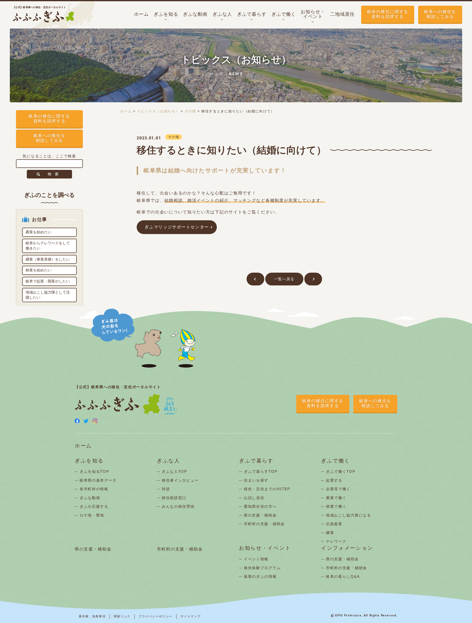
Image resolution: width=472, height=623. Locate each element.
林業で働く (336, 506)
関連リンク (122, 616)
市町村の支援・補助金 (264, 524)
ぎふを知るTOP (94, 471)
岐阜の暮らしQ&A (343, 576)
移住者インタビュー (180, 480)
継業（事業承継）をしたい (48, 259)
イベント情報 (256, 559)
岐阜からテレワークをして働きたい (48, 245)
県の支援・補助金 (260, 515)
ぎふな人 (168, 460)
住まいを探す (256, 480)
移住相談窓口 (174, 498)
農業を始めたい (38, 232)
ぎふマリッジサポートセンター (177, 227)
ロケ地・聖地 (92, 515)
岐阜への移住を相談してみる (440, 14)
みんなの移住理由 (178, 506)
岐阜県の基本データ (98, 480)
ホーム (126, 111)
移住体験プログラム (262, 568)
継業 (330, 533)
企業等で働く (338, 489)
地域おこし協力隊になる (348, 515)
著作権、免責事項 (92, 616)
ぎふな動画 (90, 498)
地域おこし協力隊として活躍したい (48, 294)
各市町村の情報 (94, 489)
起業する (334, 480)
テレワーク (336, 541)
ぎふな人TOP (174, 471)
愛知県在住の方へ (260, 506)
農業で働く (336, 498)
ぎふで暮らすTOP (260, 471)
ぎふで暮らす (256, 460)
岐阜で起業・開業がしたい (48, 281)
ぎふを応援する (94, 506)
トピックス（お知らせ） (158, 111)
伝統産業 (334, 524)
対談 (166, 489)
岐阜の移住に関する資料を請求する (387, 14)
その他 (190, 111)
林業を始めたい (38, 270)
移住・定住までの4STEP (267, 489)
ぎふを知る (89, 460)
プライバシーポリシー (155, 616)
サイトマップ (190, 616)
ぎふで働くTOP (340, 471)
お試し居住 (254, 498)
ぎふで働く (335, 460)
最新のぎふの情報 (260, 576)
